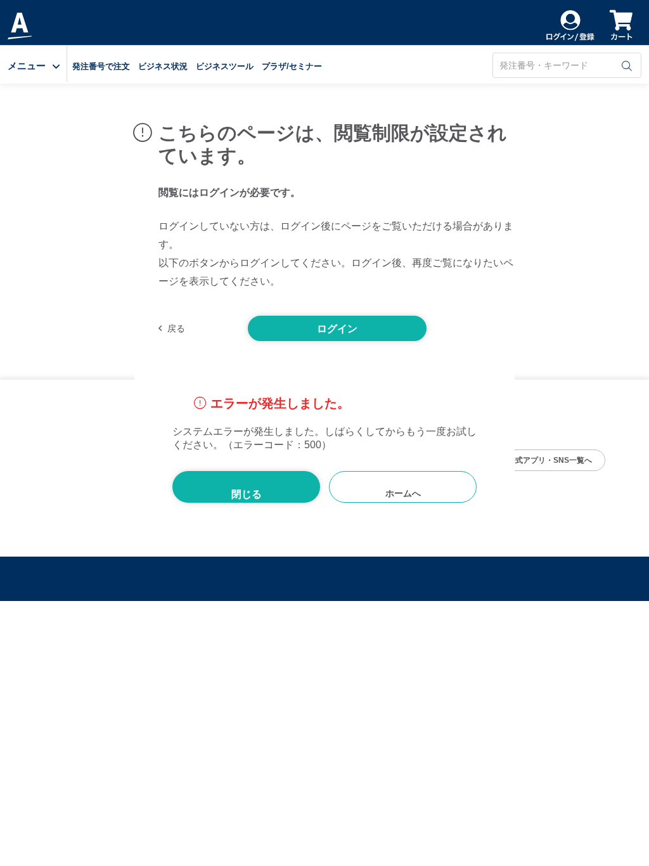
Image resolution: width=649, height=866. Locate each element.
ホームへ (403, 493)
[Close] (502, 338)
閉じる (246, 494)
